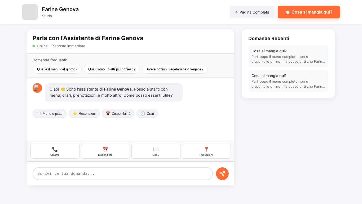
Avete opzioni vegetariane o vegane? (175, 69)
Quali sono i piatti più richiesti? (111, 69)
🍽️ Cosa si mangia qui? (309, 12)
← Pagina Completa (252, 12)
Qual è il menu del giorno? (57, 69)
